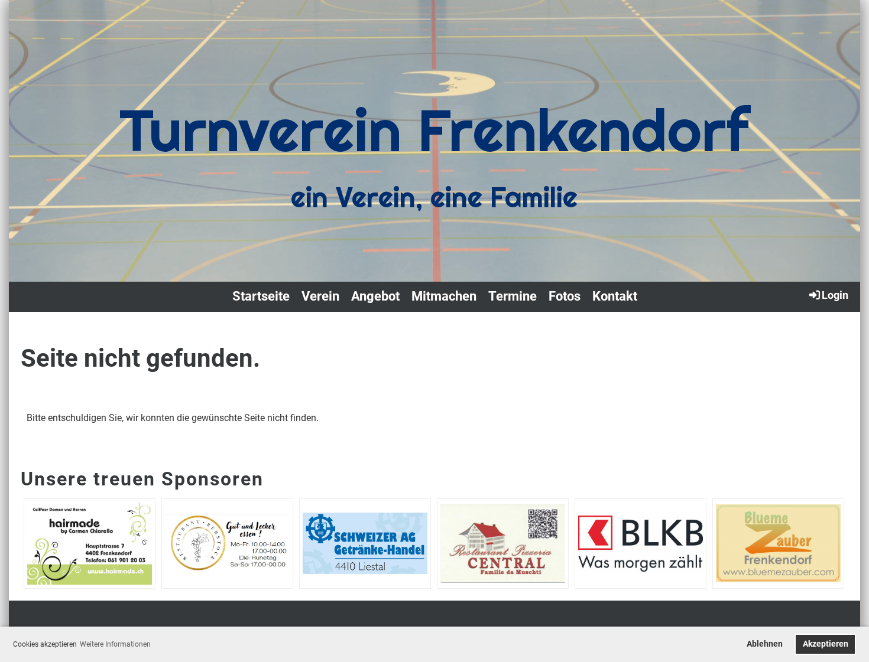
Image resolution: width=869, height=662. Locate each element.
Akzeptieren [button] (825, 644)
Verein (320, 296)
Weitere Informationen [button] (115, 644)
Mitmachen (443, 296)
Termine (512, 296)
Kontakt (614, 296)
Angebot (375, 296)
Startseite (261, 296)
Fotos (565, 296)
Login (835, 295)
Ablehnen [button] (765, 644)
